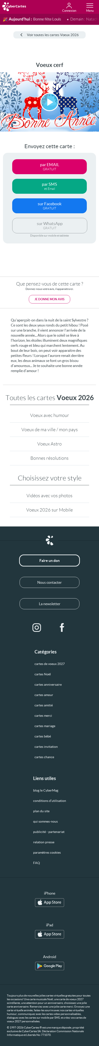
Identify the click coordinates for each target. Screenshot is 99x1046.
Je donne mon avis (49, 299)
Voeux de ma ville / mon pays (49, 429)
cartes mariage (45, 726)
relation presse (43, 842)
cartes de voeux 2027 (50, 664)
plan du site (41, 811)
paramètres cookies (47, 852)
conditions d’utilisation (49, 801)
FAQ (36, 863)
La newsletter (49, 604)
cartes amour (44, 695)
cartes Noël (43, 674)
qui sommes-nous (45, 821)
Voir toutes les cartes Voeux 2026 (53, 35)
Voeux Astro (49, 443)
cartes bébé (43, 736)
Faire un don (49, 560)
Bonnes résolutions (49, 458)
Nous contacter (49, 582)
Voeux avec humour (49, 415)
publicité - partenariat (48, 832)
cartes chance (44, 757)
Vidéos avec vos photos (49, 495)
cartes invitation (46, 746)
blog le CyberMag (45, 790)
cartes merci (43, 715)
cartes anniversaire (48, 684)
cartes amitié (44, 705)
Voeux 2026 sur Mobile (49, 509)
